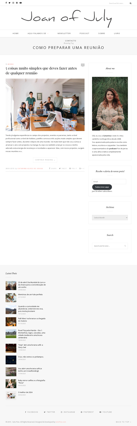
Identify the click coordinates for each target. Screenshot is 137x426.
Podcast (84, 33)
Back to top (123, 422)
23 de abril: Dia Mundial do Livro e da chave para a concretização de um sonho (32, 284)
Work (11, 64)
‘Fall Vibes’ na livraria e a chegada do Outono (31, 319)
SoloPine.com (61, 422)
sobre (101, 33)
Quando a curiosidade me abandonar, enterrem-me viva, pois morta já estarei (30, 308)
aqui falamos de (37, 33)
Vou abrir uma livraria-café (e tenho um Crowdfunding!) (30, 369)
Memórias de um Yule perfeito (30, 294)
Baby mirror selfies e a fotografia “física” (31, 381)
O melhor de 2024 (25, 392)
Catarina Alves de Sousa (30, 168)
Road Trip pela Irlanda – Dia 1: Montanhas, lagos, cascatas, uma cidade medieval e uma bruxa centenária (31, 334)
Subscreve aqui (102, 187)
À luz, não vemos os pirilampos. (31, 357)
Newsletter (64, 33)
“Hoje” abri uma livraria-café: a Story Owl (30, 346)
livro (117, 33)
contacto (70, 40)
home (16, 33)
